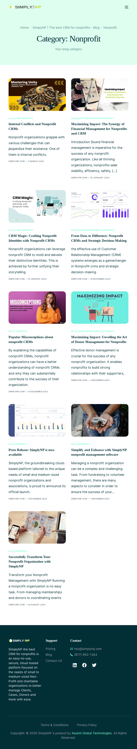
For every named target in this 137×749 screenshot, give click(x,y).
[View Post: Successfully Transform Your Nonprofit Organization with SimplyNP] (37, 527)
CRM (17, 118)
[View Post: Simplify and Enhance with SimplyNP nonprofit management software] (99, 420)
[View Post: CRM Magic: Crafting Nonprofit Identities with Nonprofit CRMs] (37, 206)
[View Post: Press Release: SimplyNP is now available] (37, 420)
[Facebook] (84, 665)
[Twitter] (94, 665)
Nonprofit (27, 118)
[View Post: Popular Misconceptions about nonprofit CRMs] (37, 307)
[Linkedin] (74, 665)
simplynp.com (17, 161)
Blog (11, 118)
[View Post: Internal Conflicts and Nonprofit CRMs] (37, 94)
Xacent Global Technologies (92, 733)
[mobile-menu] (125, 7)
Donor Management (102, 118)
